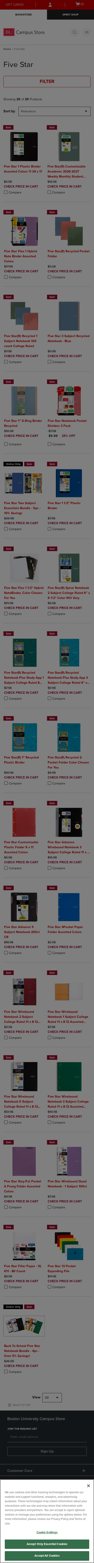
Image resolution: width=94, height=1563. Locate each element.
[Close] (89, 1486)
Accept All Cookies (46, 1556)
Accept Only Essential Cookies (47, 1544)
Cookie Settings (47, 1532)
